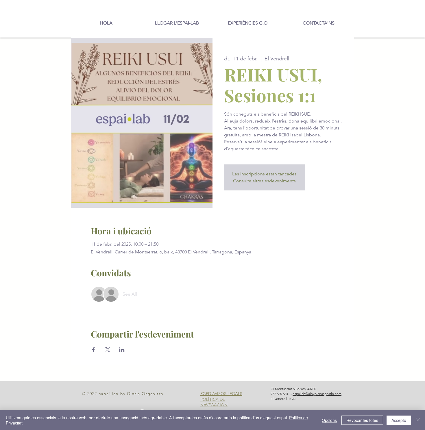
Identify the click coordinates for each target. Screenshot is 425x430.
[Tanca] (418, 420)
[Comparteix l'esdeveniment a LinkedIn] (122, 349)
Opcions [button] (329, 420)
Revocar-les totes (362, 420)
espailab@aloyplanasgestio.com (317, 394)
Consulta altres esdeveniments (264, 181)
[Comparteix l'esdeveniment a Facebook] (93, 349)
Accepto (398, 420)
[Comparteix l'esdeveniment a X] (107, 349)
